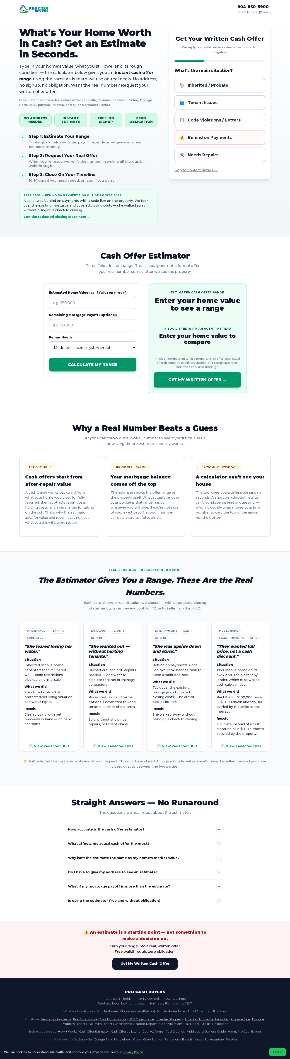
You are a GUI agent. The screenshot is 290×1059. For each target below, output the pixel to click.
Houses (89, 1011)
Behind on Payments (56, 1019)
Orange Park (103, 1039)
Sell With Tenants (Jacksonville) (111, 1024)
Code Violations (170, 1024)
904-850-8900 (253, 6)
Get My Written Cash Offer (145, 963)
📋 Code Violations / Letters (210, 120)
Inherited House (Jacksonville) (207, 1019)
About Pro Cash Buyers (244, 1031)
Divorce (258, 1019)
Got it (277, 1052)
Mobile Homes (107, 1011)
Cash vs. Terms (153, 1031)
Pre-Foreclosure (85, 1019)
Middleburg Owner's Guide (206, 1031)
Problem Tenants (74, 1024)
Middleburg (122, 1039)
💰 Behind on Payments (205, 137)
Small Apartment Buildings (207, 1011)
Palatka (231, 1039)
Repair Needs (61, 337)
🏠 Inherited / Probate (203, 85)
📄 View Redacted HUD (49, 746)
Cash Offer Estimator (94, 1031)
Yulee (198, 1039)
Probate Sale (240, 1019)
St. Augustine (214, 1039)
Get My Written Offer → (197, 379)
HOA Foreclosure (141, 1019)
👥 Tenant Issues (198, 102)
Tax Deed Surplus (197, 1024)
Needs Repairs (146, 1024)
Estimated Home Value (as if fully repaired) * (87, 292)
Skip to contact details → (196, 170)
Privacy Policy (133, 1052)
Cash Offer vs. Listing (125, 1031)
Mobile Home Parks (171, 1011)
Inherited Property (169, 1019)
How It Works (67, 1031)
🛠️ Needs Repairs (198, 154)
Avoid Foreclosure (112, 1019)
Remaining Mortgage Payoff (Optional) (83, 315)
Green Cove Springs (148, 1039)
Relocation (220, 1024)
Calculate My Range (92, 364)
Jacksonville (83, 1039)
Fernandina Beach (178, 1039)
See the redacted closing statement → (57, 217)
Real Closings (175, 1031)
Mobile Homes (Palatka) (137, 1011)
